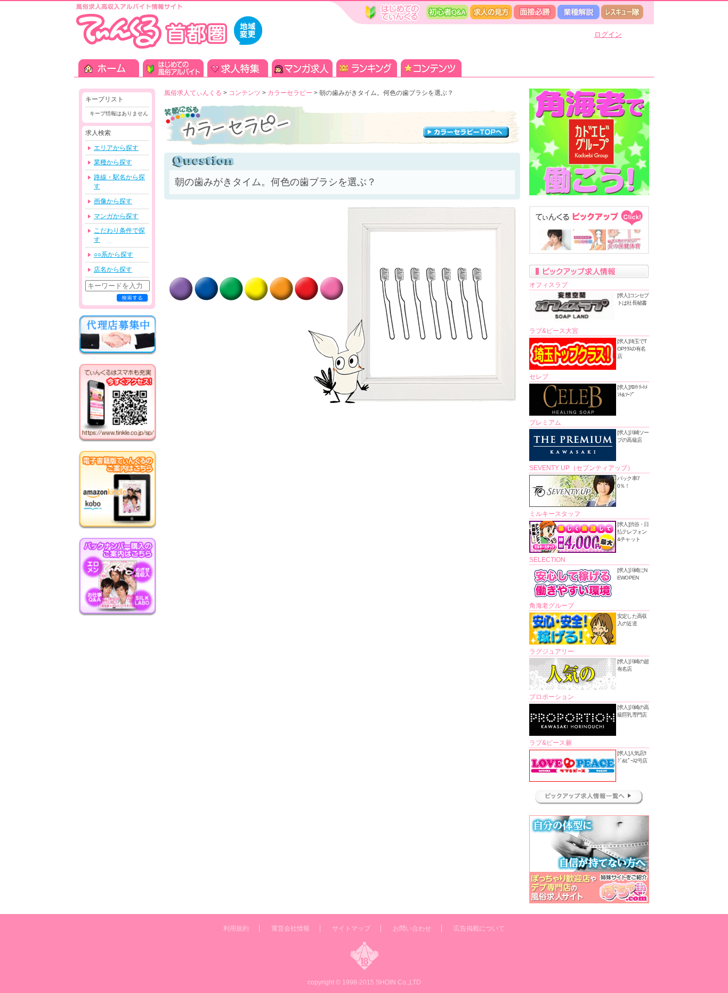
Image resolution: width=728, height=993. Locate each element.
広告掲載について (479, 928)
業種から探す (113, 162)
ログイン (608, 34)
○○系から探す (113, 254)
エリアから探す (116, 148)
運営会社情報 (290, 928)
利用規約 (236, 928)
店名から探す (113, 269)
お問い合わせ (412, 928)
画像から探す (113, 201)
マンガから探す (116, 216)
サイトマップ (351, 928)
